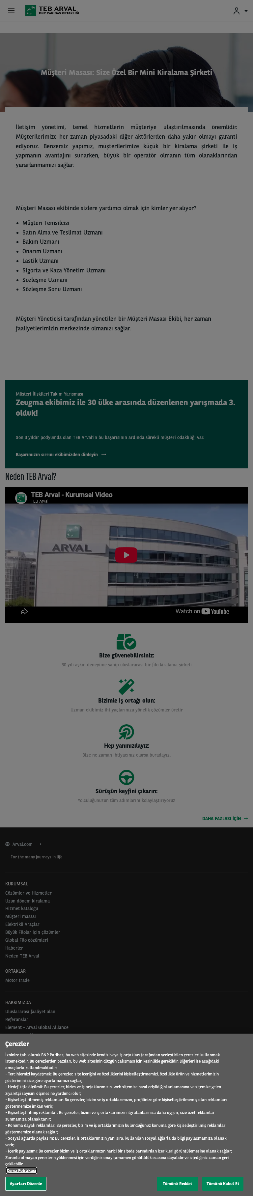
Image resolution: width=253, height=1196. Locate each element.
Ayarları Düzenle (26, 1183)
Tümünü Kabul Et (223, 1183)
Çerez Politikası (21, 1170)
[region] (126, 1115)
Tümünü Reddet (177, 1183)
